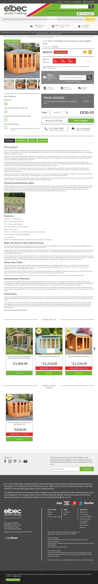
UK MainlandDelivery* (18, 26)
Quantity (56, 112)
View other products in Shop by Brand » (15, 310)
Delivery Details (84, 88)
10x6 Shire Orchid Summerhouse (49, 356)
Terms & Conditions (86, 516)
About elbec (83, 512)
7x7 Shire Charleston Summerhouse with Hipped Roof (19, 423)
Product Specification (68, 88)
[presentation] (3, 348)
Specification (21, 140)
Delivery (32, 140)
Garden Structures (63, 19)
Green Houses (74, 19)
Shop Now (19, 373)
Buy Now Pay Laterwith (87, 26)
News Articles (84, 525)
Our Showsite (84, 514)
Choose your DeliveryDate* (40, 26)
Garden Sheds (7, 19)
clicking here (17, 576)
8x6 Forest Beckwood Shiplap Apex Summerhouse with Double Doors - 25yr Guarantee (19, 357)
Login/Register (77, 1)
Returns (50, 514)
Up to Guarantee (64, 26)
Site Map (82, 527)
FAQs (65, 514)
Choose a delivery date (55, 516)
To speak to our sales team (56, 129)
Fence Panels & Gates (40, 19)
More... (82, 19)
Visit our (86, 14)
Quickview (42, 140)
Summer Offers (90, 19)
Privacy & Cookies (85, 519)
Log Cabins (16, 19)
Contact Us (67, 512)
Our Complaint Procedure (84, 522)
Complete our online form (83, 129)
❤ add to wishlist (54, 120)
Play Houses (52, 19)
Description (9, 140)
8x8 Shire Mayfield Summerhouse (79, 356)
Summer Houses (26, 19)
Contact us (67, 1)
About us (59, 1)
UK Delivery (52, 77)
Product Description (50, 88)
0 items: (90, 1)
